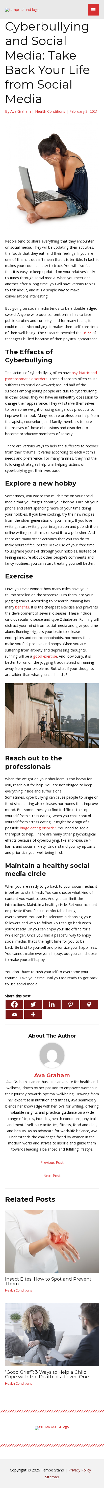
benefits (22, 607)
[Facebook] (14, 1004)
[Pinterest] (70, 1004)
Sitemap (52, 1476)
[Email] (14, 1014)
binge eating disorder (38, 827)
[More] (33, 1014)
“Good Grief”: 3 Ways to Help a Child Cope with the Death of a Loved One (47, 1374)
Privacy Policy (79, 1469)
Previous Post (52, 1162)
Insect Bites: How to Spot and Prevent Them (48, 1281)
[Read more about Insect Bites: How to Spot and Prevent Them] (52, 1240)
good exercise (45, 656)
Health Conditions (50, 111)
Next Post (52, 1175)
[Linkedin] (52, 1004)
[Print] (89, 1004)
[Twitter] (33, 1004)
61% (87, 332)
